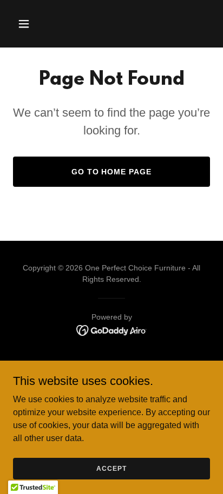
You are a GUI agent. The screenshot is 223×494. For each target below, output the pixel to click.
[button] (35, 24)
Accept (111, 468)
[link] (111, 329)
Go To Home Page (111, 171)
